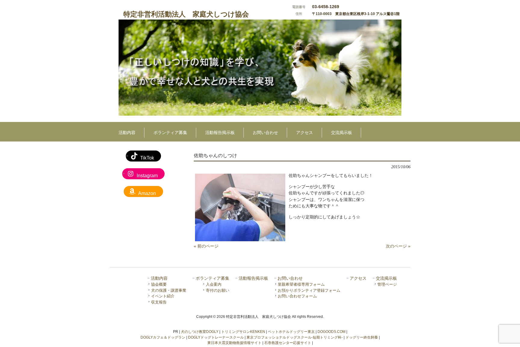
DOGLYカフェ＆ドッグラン (163, 337)
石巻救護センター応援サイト (287, 343)
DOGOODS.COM (331, 332)
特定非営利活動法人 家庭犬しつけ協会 (186, 14)
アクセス (358, 278)
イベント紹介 (163, 296)
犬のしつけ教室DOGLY (199, 332)
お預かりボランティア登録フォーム (309, 290)
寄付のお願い (217, 290)
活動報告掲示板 (253, 278)
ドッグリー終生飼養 (361, 337)
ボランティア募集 (212, 278)
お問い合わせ (290, 278)
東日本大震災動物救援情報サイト (234, 343)
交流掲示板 (386, 278)
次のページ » (398, 246)
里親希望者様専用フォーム (301, 284)
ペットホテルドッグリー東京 (291, 332)
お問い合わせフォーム (297, 296)
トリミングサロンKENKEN (243, 332)
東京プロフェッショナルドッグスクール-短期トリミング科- (294, 337)
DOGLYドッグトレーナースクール (216, 337)
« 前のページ (206, 246)
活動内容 (159, 278)
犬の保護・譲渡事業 (168, 290)
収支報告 (159, 302)
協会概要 (159, 284)
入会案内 (213, 284)
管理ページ (387, 284)
